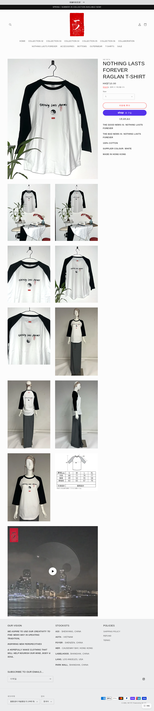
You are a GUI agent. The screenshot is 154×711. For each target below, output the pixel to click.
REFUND (107, 636)
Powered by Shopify (139, 703)
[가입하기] (50, 679)
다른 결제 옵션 (124, 119)
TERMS (106, 640)
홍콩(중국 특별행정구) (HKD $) (22, 701)
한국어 (46, 701)
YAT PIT (130, 703)
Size (104, 91)
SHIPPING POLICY (111, 632)
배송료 (105, 87)
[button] (10, 24)
